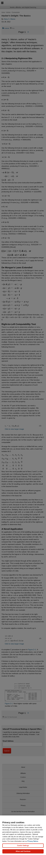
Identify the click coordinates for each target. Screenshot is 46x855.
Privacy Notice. (32, 841)
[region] (23, 835)
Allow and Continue (23, 851)
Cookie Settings (23, 845)
